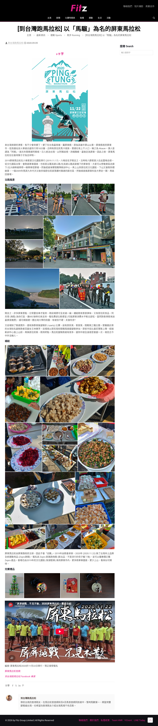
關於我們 (94, 720)
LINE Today (139, 720)
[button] (26, 199)
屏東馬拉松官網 (12, 671)
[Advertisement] (136, 95)
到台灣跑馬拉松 (15, 43)
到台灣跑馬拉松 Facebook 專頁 (20, 676)
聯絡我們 (127, 6)
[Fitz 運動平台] (79, 7)
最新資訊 (40, 35)
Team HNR (117, 720)
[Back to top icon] (150, 720)
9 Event (128, 720)
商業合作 (150, 6)
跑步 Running (73, 35)
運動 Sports (56, 35)
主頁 (29, 35)
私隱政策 (105, 720)
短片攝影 (138, 6)
